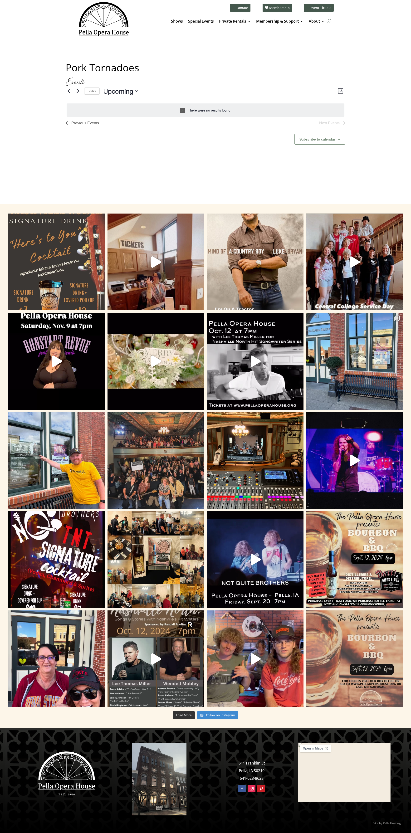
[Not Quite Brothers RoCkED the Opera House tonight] (156, 460)
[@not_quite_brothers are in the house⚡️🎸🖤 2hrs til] (255, 460)
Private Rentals (232, 21)
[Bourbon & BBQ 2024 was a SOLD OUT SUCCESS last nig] (156, 559)
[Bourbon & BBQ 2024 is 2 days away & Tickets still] (354, 559)
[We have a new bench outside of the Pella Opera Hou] (354, 361)
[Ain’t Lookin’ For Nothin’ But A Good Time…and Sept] (255, 559)
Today (92, 91)
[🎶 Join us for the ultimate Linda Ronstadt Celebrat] (56, 361)
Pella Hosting (392, 823)
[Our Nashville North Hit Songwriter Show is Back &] (156, 658)
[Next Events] (78, 91)
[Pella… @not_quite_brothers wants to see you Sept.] (255, 658)
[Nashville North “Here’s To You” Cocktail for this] (56, 262)
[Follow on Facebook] (242, 788)
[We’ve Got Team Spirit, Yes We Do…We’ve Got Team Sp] (56, 658)
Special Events (201, 21)
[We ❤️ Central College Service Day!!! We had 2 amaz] (354, 262)
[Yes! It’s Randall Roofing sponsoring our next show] (56, 460)
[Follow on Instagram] (251, 788)
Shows (177, 21)
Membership (279, 7)
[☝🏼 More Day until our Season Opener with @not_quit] (354, 460)
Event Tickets (320, 7)
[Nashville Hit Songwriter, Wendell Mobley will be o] (255, 361)
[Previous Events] (68, 91)
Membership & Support (277, 21)
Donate (242, 7)
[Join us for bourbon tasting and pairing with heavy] (354, 658)
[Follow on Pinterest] (261, 788)
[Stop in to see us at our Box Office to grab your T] (156, 262)
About (314, 21)
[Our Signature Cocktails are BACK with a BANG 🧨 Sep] (56, 559)
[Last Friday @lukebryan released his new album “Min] (255, 262)
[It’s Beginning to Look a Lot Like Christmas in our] (156, 361)
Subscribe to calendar (317, 139)
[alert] (205, 110)
